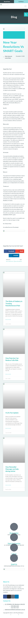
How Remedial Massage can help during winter (12, 469)
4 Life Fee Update (12, 413)
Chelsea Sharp (8, 223)
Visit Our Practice (14, 543)
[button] (25, 6)
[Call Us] (14, 547)
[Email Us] (14, 558)
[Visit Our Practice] (14, 537)
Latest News (8, 58)
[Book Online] (14, 527)
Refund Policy (14, 614)
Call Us (14, 554)
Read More (8, 319)
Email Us (14, 564)
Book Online (14, 533)
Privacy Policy (6, 614)
